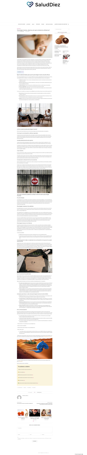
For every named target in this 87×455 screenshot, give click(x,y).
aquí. (31, 369)
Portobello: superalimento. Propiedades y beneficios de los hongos (61, 47)
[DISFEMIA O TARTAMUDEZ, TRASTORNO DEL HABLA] (34, 412)
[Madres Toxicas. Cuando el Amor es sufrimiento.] (46, 412)
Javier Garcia (22, 31)
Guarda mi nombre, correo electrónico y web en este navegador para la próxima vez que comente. (34, 439)
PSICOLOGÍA (19, 28)
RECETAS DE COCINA (49, 24)
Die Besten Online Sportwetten (58, 51)
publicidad (33, 387)
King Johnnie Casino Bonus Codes (58, 55)
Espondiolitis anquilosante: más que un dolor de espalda (66, 61)
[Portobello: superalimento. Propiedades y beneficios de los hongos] (62, 40)
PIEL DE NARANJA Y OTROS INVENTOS (23, 418)
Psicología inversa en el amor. (48, 336)
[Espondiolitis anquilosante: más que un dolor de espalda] (66, 56)
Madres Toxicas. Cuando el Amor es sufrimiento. (46, 418)
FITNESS (42, 24)
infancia (25, 387)
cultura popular (20, 387)
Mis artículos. (21, 361)
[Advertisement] (43, 15)
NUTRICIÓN (28, 24)
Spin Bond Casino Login (66, 51)
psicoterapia (29, 387)
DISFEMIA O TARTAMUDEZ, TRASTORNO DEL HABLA (34, 418)
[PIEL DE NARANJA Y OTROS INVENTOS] (22, 412)
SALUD (33, 24)
